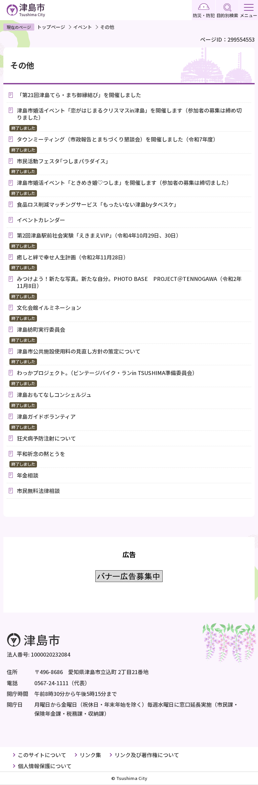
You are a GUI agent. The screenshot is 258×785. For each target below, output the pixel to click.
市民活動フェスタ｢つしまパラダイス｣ (62, 161)
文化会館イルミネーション (52, 307)
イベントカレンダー (41, 220)
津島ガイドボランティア (46, 416)
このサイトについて (42, 755)
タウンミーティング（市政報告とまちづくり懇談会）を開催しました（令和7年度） (117, 139)
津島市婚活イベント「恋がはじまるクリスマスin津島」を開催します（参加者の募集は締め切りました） (129, 113)
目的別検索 (227, 15)
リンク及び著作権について (147, 755)
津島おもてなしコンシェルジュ (54, 394)
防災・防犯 (204, 15)
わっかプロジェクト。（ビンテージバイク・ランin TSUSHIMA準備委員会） (107, 373)
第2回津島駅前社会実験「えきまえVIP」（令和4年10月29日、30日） (99, 235)
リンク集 (90, 755)
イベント (82, 27)
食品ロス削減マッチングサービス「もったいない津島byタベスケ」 (98, 204)
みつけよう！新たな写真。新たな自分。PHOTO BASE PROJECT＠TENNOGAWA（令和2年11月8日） (129, 282)
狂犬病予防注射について (46, 438)
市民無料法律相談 (38, 491)
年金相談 (27, 475)
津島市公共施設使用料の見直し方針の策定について (78, 351)
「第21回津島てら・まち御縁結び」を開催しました (79, 95)
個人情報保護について (45, 766)
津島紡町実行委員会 (41, 329)
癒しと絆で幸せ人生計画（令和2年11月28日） (73, 257)
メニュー (248, 15)
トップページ (51, 27)
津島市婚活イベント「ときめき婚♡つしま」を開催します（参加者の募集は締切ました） (124, 182)
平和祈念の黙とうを (41, 454)
